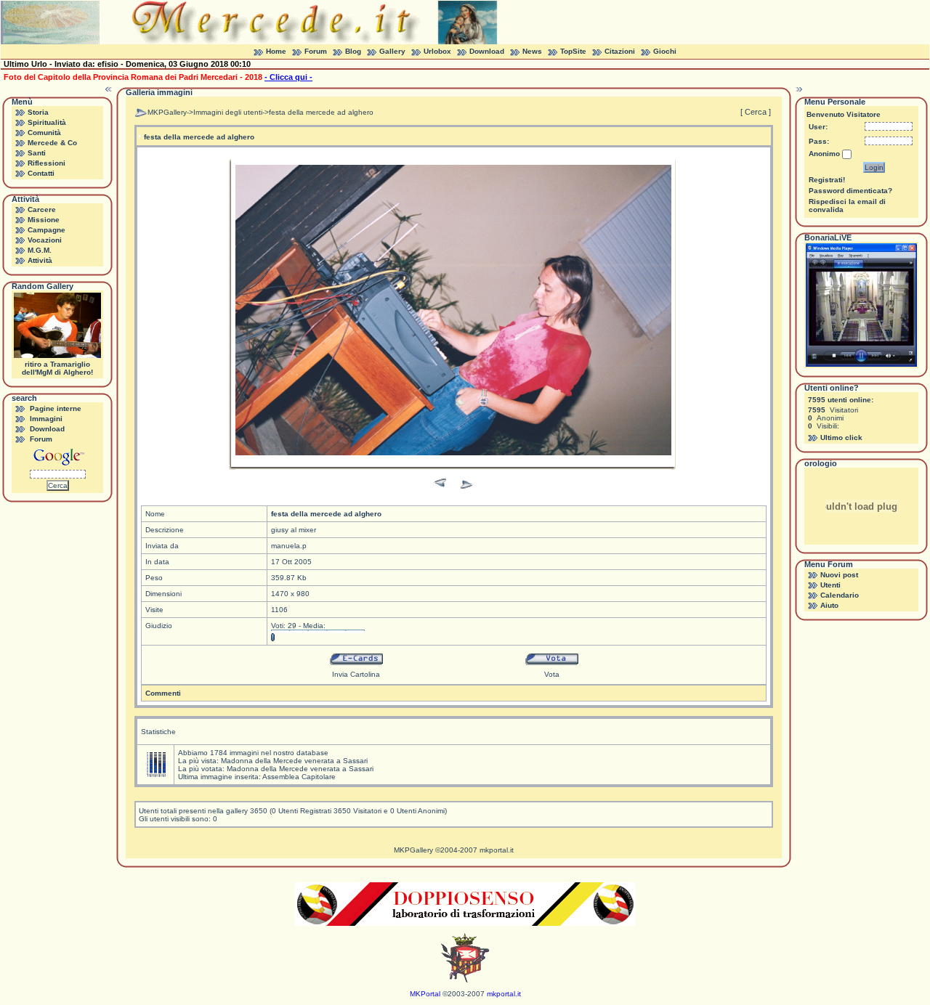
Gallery (392, 51)
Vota (551, 674)
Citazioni (619, 51)
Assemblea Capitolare (299, 777)
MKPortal (425, 994)
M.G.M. (40, 250)
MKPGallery (167, 112)
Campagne (46, 230)
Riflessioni (46, 163)
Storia (38, 112)
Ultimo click (841, 438)
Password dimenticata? (850, 191)
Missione (44, 220)
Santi (37, 153)
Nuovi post (839, 575)
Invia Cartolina (356, 674)
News (532, 51)
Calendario (839, 595)
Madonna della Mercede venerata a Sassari (294, 761)
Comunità (44, 133)
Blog (353, 51)
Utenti (830, 585)
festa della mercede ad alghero (321, 112)
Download (486, 51)
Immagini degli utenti (227, 112)
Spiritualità (47, 122)
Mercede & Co (52, 143)
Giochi (664, 51)
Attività (40, 260)
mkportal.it (497, 850)
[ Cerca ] (755, 111)
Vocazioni (45, 240)
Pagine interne (55, 408)
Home (276, 51)
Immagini (46, 419)
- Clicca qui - (288, 77)
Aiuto (829, 605)
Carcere (42, 209)
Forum (315, 51)
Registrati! (827, 180)
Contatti (41, 173)
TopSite (573, 51)
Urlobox (437, 51)
